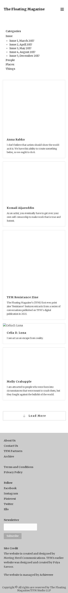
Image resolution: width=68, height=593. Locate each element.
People (10, 60)
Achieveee (46, 574)
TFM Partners (13, 451)
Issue (9, 36)
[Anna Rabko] (34, 120)
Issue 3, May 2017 (20, 48)
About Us (9, 440)
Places (10, 64)
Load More (37, 415)
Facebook (10, 488)
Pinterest (10, 498)
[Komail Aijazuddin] (34, 195)
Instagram (11, 493)
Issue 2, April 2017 (20, 44)
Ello (6, 509)
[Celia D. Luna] (34, 335)
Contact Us (11, 445)
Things (10, 68)
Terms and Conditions (18, 467)
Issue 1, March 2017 (21, 40)
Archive (9, 456)
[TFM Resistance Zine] (34, 276)
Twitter (8, 504)
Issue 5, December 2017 (24, 55)
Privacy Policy (13, 472)
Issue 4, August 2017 (22, 52)
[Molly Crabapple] (34, 375)
